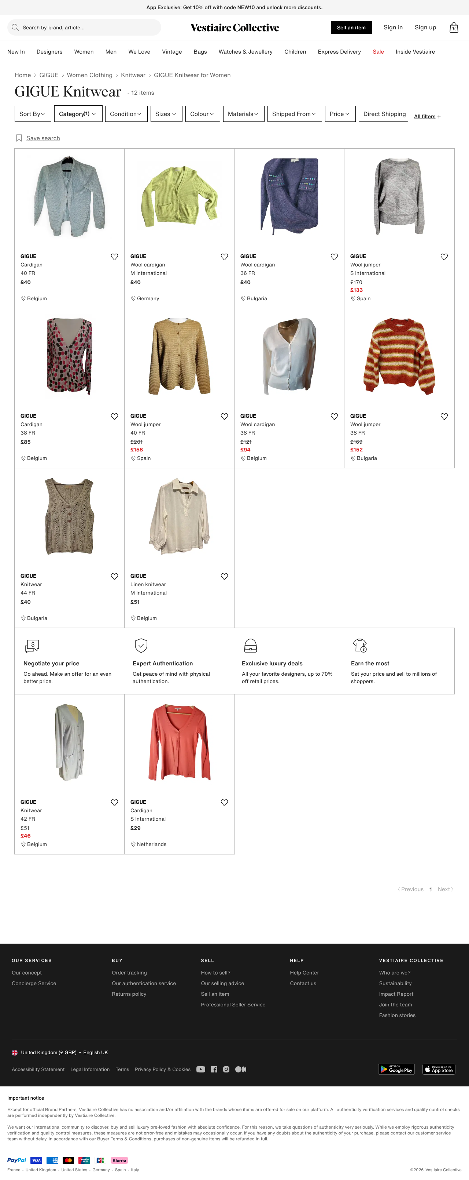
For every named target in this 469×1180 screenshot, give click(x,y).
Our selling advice (222, 983)
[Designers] (68, 52)
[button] (454, 27)
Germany (101, 1170)
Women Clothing (90, 74)
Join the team (395, 1005)
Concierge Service (34, 983)
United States (75, 1170)
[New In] (31, 52)
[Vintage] (188, 52)
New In (16, 52)
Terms (122, 1069)
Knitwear (133, 74)
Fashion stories (397, 1015)
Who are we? (395, 973)
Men (111, 52)
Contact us (303, 983)
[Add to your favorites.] (114, 257)
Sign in (393, 27)
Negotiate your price (51, 663)
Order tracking (129, 973)
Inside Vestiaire (415, 52)
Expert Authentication (163, 663)
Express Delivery (339, 52)
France (14, 1170)
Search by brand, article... (54, 27)
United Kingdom (41, 1170)
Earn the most (370, 663)
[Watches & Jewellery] (278, 52)
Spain (120, 1170)
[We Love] (156, 52)
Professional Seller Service (233, 1005)
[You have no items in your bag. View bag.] (454, 27)
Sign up (425, 27)
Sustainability (395, 983)
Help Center (304, 973)
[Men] (122, 52)
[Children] (312, 52)
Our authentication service (144, 983)
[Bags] (213, 52)
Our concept (27, 973)
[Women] (100, 52)
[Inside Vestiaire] (441, 52)
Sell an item (351, 27)
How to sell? (215, 973)
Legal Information (90, 1069)
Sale (378, 52)
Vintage (172, 52)
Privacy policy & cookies (163, 1069)
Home (23, 74)
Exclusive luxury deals (272, 663)
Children (295, 52)
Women (83, 52)
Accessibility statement (38, 1069)
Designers (50, 52)
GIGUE (48, 74)
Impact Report (396, 994)
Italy (135, 1170)
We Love (139, 52)
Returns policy (129, 994)
